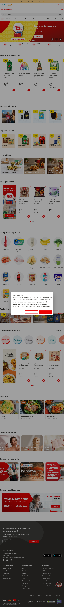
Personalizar (31, 312)
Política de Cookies (45, 306)
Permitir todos (45, 312)
